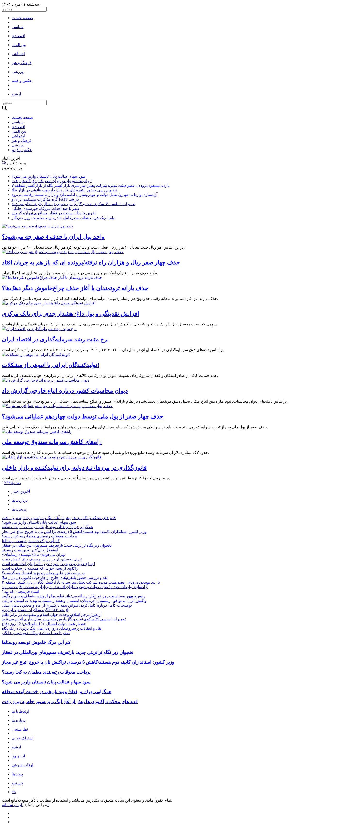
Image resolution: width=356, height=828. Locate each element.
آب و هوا (18, 756)
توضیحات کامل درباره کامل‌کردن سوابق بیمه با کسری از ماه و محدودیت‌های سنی (67, 605)
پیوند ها (17, 774)
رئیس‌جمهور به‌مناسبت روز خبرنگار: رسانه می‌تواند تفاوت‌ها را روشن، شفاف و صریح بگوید (73, 596)
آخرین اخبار (21, 491)
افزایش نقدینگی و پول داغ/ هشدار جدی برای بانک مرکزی (70, 313)
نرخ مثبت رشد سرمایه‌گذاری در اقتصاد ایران (55, 339)
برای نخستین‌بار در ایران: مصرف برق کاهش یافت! (52, 181)
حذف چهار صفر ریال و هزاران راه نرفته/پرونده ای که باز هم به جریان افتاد (91, 262)
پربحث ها (19, 509)
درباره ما (19, 720)
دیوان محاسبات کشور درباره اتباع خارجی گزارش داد (65, 391)
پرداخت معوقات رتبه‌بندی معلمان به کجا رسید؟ (39, 536)
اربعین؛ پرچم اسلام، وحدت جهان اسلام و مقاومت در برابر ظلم (51, 614)
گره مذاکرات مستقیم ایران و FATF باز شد (45, 199)
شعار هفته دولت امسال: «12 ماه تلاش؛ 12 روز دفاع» (44, 624)
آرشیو (16, 747)
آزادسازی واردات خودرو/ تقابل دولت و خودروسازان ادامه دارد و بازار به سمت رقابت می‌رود (84, 195)
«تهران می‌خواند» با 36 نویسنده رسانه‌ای (33, 554)
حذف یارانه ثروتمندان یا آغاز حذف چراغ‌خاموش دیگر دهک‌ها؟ (75, 288)
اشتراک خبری (22, 738)
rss (14, 792)
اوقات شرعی (22, 765)
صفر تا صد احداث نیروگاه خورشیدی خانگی (45, 208)
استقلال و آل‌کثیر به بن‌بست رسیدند (30, 550)
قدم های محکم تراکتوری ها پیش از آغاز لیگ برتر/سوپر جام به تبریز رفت (59, 518)
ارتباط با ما (20, 711)
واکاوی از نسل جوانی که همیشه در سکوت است (40, 568)
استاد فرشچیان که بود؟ (20, 591)
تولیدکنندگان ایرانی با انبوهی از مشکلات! (50, 365)
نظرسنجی (20, 729)
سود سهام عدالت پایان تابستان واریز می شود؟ (48, 176)
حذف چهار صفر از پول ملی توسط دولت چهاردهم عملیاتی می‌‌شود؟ (82, 416)
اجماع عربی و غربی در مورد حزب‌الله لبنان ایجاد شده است (48, 564)
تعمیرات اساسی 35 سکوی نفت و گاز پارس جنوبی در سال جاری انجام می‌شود (73, 204)
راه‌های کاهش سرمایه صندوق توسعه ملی (52, 442)
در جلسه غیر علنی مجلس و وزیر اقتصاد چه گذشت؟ (43, 573)
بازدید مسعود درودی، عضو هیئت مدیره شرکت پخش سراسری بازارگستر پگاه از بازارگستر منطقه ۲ (91, 185)
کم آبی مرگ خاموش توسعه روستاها (31, 541)
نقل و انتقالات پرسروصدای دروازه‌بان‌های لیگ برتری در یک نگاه (52, 628)
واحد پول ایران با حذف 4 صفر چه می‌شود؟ (53, 237)
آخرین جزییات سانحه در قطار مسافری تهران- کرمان (54, 213)
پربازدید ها (20, 500)
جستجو (17, 783)
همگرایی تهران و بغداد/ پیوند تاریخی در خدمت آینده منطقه (47, 527)
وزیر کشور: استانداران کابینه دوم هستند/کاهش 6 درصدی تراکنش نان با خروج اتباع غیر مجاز (74, 531)
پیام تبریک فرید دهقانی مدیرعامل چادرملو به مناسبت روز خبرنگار (63, 218)
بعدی (17, 483)
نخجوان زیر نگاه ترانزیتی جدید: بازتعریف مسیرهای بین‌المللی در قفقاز (57, 545)
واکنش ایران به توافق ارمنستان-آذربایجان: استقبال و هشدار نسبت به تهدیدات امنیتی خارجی (74, 601)
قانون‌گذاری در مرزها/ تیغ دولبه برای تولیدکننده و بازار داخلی (74, 467)
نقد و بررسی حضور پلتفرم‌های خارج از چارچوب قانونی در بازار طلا (64, 190)
